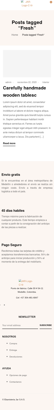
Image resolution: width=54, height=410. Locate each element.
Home (15, 34)
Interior (45, 82)
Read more (9, 143)
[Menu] (4, 4)
